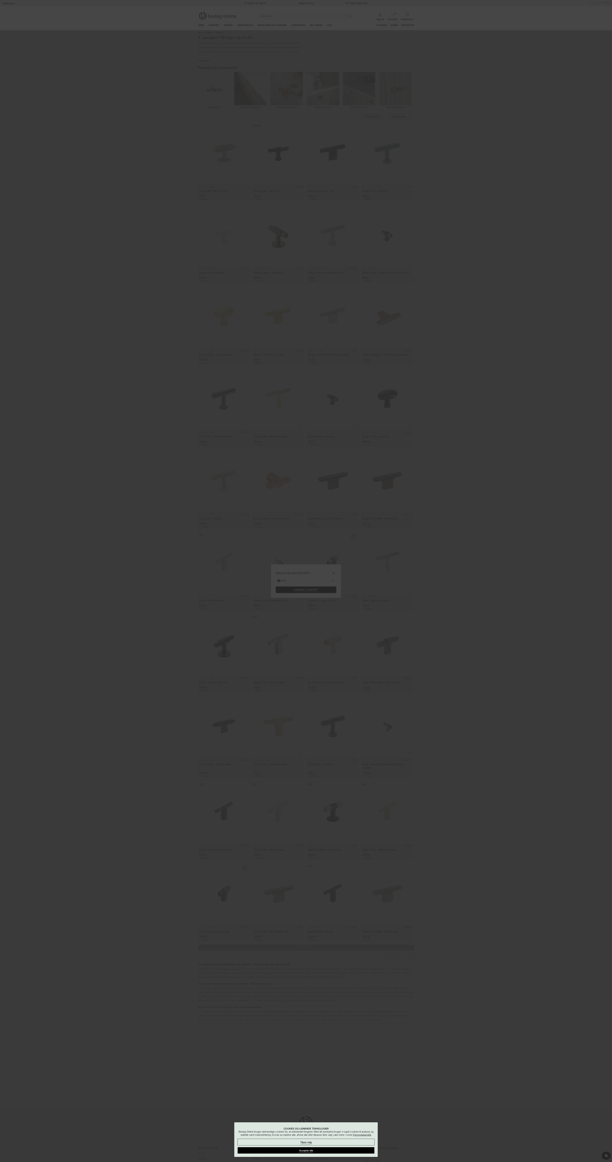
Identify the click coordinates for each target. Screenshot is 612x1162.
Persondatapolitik (362, 1134)
